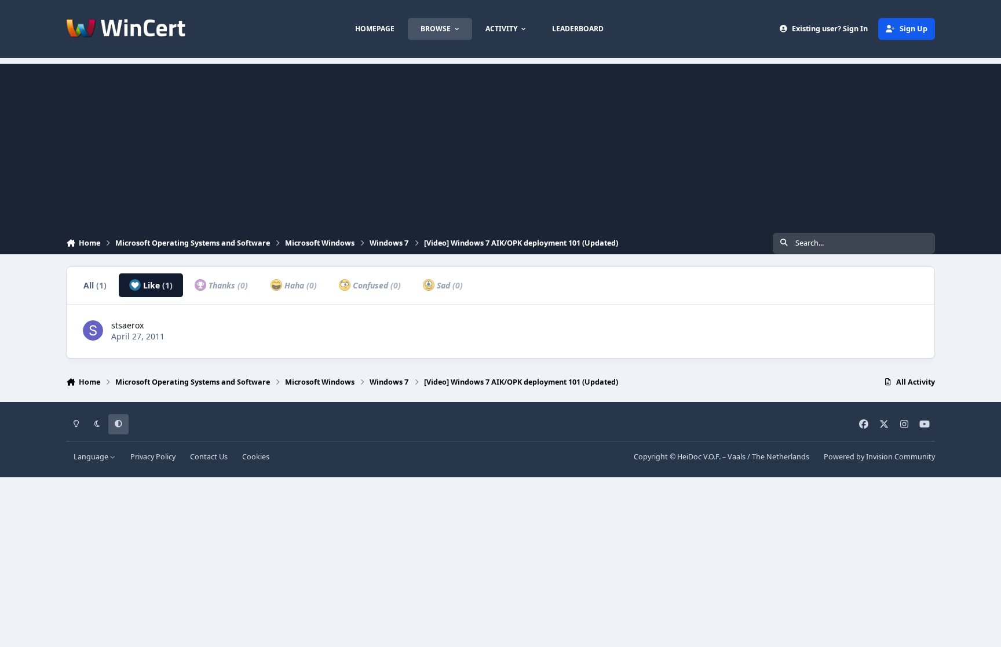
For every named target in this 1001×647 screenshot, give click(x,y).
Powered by (879, 457)
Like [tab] (157, 285)
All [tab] (95, 285)
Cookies (255, 457)
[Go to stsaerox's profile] (93, 330)
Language (92, 457)
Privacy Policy (153, 457)
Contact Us (209, 457)
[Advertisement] (500, 145)
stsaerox (127, 325)
